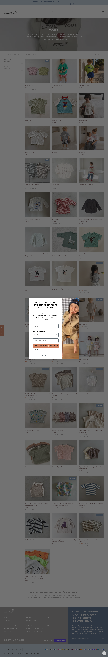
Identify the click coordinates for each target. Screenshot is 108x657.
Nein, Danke (45, 356)
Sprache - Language (39, 331)
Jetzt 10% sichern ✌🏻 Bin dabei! (45, 346)
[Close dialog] (77, 299)
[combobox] (45, 335)
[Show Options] (57, 335)
